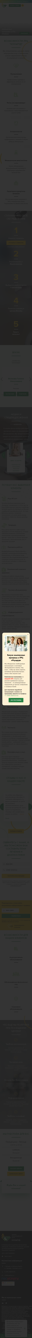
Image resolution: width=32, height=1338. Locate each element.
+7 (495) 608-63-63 (11, 695)
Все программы (16, 700)
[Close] (28, 634)
